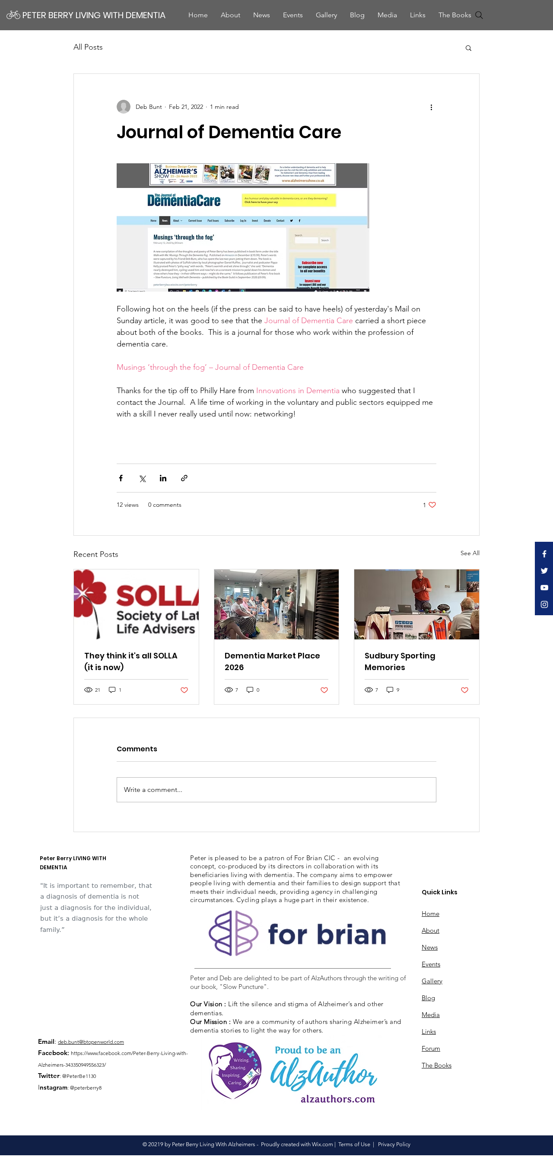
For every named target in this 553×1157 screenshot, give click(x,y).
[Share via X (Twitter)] (142, 478)
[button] (387, 15)
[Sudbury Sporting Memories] (416, 604)
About (430, 930)
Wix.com (322, 1144)
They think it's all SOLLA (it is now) (131, 661)
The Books (436, 1065)
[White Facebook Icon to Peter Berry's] (544, 554)
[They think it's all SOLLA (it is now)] (136, 604)
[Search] (479, 15)
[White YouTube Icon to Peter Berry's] (544, 587)
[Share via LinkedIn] (163, 478)
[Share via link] (184, 478)
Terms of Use (354, 1144)
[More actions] (431, 107)
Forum (431, 1048)
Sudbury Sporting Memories (400, 661)
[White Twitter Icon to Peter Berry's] (544, 570)
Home (430, 913)
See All (470, 553)
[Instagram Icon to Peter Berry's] (544, 604)
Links (429, 1031)
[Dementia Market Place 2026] (276, 604)
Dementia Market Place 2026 (272, 661)
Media (431, 1015)
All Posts (88, 47)
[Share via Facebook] (121, 478)
